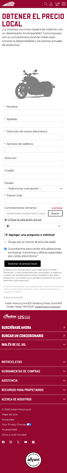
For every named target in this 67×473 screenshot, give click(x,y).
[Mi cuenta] (51, 4)
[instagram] (10, 442)
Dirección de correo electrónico (25, 131)
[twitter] (18, 442)
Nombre (11, 106)
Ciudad (9, 170)
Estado (8, 183)
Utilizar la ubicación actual (24, 219)
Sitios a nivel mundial (14, 434)
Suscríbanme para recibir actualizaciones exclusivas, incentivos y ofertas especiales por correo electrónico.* (35, 252)
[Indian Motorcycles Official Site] (8, 4)
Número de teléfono (18, 144)
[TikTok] (33, 442)
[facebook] (3, 442)
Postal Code (13, 195)
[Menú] (64, 4)
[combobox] (33, 226)
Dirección (10, 158)
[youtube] (25, 442)
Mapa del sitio (10, 414)
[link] (33, 362)
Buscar (55, 213)
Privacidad (8, 419)
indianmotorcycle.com (48, 306)
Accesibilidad (9, 429)
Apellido (10, 119)
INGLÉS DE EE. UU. (14, 344)
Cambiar (57, 207)
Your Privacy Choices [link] (14, 424)
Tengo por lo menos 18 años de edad (31, 242)
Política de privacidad (13, 297)
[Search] (46, 4)
